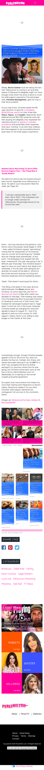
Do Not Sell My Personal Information (22, 748)
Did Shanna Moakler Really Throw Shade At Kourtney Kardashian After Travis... (32, 441)
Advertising (24, 733)
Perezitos (6, 583)
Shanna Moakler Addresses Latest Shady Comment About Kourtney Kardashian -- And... (12, 441)
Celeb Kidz (19, 568)
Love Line (6, 578)
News (14, 714)
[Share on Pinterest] (10, 547)
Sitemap (31, 736)
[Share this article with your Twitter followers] (17, 547)
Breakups (6, 568)
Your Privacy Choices (24, 766)
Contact (15, 739)
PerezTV (25, 714)
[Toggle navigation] (35, 3)
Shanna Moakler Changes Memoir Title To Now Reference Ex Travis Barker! (32, 423)
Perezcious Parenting (24, 578)
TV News (28, 583)
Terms (23, 736)
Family (29, 568)
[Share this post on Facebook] (4, 547)
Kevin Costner (9, 573)
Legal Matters (25, 573)
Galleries (37, 714)
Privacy (15, 736)
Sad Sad (17, 583)
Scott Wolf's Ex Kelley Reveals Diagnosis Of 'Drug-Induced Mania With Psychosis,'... (12, 423)
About (14, 733)
